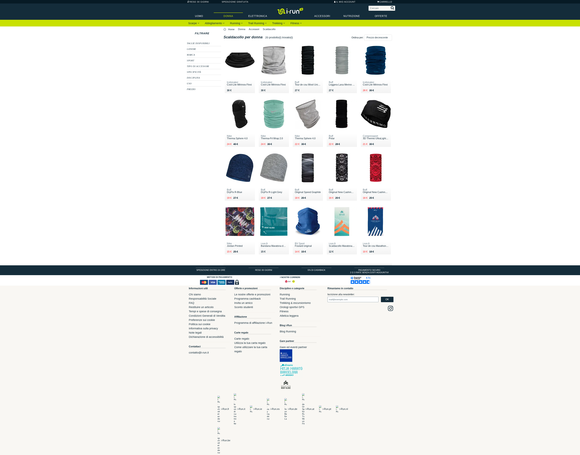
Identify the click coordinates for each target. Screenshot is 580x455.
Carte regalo (241, 338)
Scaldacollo (269, 29)
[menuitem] (194, 23)
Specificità (194, 72)
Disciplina (193, 77)
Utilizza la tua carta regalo (250, 342)
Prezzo (191, 89)
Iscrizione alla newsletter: (340, 294)
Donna (228, 16)
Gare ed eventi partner (293, 347)
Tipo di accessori (198, 66)
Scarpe (193, 23)
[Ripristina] (212, 33)
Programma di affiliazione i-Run (253, 322)
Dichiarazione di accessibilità (206, 336)
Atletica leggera (289, 315)
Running (235, 23)
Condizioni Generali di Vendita (207, 315)
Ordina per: (357, 37)
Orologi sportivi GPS (292, 307)
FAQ (191, 302)
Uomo (199, 16)
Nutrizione (351, 16)
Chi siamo (195, 294)
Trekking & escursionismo (295, 302)
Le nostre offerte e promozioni (252, 294)
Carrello (386, 2)
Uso (189, 83)
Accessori (322, 16)
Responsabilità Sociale (202, 298)
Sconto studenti (243, 307)
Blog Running (288, 331)
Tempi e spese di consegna (205, 311)
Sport (190, 60)
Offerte (381, 16)
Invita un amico (243, 302)
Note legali (195, 332)
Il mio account (346, 2)
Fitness (295, 23)
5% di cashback (316, 270)
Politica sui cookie (199, 324)
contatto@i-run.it (199, 352)
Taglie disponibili (198, 43)
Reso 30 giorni (199, 2)
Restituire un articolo (201, 307)
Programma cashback (247, 298)
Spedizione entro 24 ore (210, 270)
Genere (191, 49)
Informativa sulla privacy (203, 328)
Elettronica (257, 16)
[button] (378, 38)
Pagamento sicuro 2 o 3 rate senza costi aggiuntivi (369, 271)
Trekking (277, 23)
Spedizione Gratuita (234, 2)
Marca (191, 54)
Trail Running (256, 23)
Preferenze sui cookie (202, 320)
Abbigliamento (214, 23)
